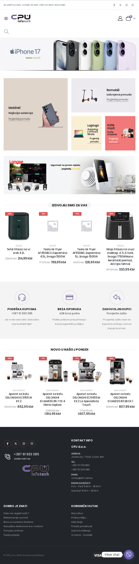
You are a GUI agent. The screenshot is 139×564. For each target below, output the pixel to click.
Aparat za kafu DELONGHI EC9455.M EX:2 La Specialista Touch (86, 399)
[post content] (19, 226)
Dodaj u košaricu (21, 237)
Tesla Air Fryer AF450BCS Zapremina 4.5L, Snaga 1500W (52, 253)
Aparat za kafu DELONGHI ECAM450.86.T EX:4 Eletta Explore (52, 399)
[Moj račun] (120, 18)
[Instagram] (126, 5)
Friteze (19, 245)
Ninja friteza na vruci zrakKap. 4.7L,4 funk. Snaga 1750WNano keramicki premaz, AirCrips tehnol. (120, 256)
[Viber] (132, 5)
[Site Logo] (21, 18)
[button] (6, 31)
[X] (120, 5)
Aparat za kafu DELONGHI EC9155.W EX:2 (18, 397)
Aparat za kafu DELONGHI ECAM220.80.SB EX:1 (120, 397)
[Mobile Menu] (6, 18)
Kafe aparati (19, 390)
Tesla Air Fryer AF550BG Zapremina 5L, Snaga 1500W (86, 253)
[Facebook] (114, 5)
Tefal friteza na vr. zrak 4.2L (19, 251)
